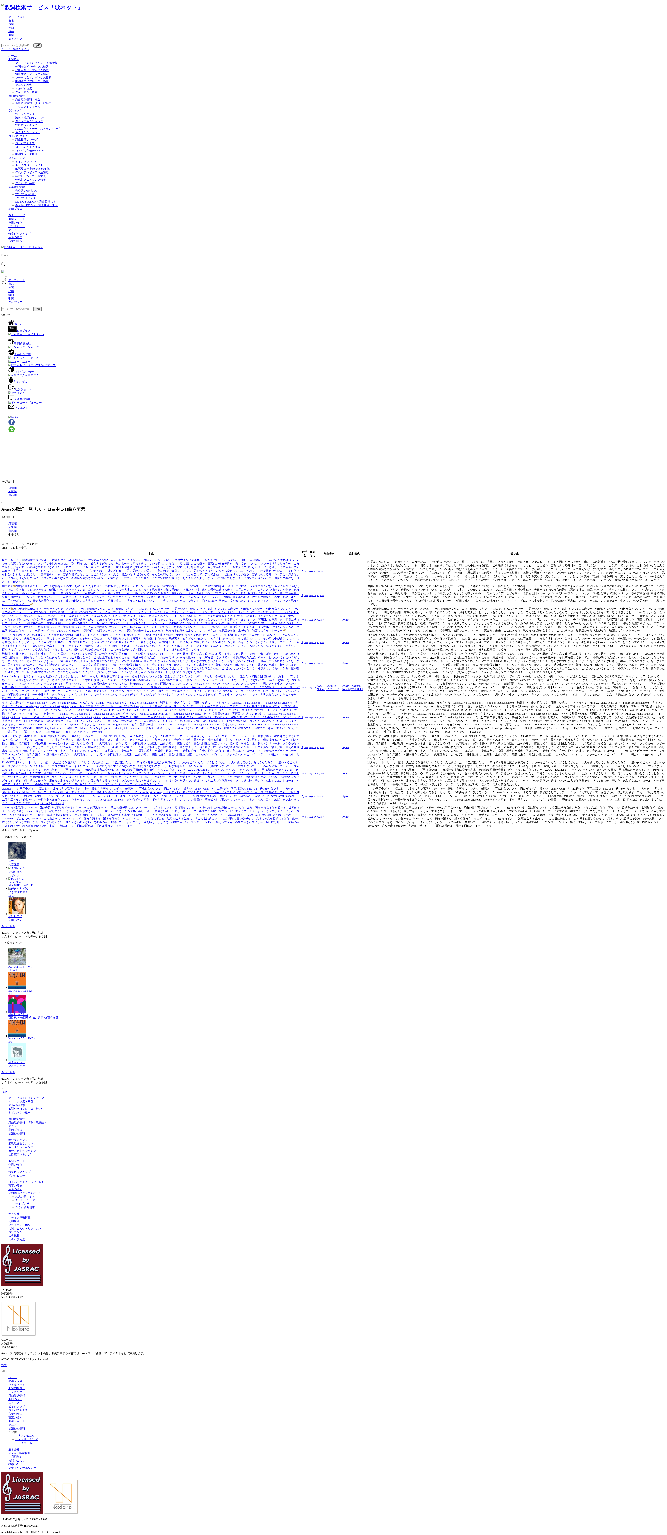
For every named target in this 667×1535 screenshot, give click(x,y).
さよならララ (16, 1062)
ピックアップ (16, 1406)
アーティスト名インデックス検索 (36, 62)
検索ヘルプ (15, 1464)
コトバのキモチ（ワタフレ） (26, 1181)
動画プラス (15, 208)
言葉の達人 (15, 240)
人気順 (12, 491)
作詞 (11, 24)
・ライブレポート (26, 1443)
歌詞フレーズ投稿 (26, 154)
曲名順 (12, 495)
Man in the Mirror (18, 1014)
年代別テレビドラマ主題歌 (32, 172)
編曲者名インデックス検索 (32, 73)
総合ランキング (25, 114)
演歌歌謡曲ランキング (22, 1143)
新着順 (12, 487)
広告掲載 (13, 1235)
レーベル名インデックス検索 (33, 77)
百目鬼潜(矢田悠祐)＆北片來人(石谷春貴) (33, 1017)
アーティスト (16, 16)
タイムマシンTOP (26, 161)
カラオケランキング (27, 132)
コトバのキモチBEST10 (29, 150)
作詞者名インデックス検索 (32, 66)
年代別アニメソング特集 (30, 179)
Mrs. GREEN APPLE (20, 885)
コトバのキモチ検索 (27, 146)
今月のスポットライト (29, 165)
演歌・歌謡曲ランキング (30, 117)
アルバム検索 (23, 88)
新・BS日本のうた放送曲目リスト (36, 205)
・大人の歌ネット (26, 1435)
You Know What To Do (21, 1038)
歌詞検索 (13, 59)
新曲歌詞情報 (16, 95)
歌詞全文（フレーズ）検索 (32, 81)
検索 (38, 45)
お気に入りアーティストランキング (37, 128)
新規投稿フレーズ (26, 139)
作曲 (11, 27)
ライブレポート (25, 1203)
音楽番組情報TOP (26, 190)
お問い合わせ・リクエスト (25, 1228)
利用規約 (13, 1221)
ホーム (12, 55)
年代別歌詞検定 (25, 183)
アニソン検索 (23, 84)
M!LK (11, 895)
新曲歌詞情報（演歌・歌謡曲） (34, 103)
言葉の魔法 (15, 237)
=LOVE (13, 970)
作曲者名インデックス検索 (32, 70)
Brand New (14, 882)
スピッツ (13, 875)
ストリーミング (25, 1200)
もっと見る (8, 926)
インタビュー (16, 226)
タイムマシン (16, 157)
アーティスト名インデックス (26, 1097)
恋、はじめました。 (20, 966)
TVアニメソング (25, 197)
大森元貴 (13, 864)
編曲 (11, 31)
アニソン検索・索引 (20, 1101)
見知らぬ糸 (15, 871)
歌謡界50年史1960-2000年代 (32, 168)
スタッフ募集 (16, 1239)
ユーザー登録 (9, 49)
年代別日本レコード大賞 (30, 176)
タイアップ (15, 38)
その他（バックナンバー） (25, 1192)
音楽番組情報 (16, 187)
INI (10, 993)
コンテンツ (15, 1232)
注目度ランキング (26, 125)
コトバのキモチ (18, 135)
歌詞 (11, 35)
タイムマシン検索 (26, 92)
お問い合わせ (16, 1460)
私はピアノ (15, 916)
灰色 (11, 860)
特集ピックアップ (19, 233)
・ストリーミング (26, 1439)
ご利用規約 (15, 1456)
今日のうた (15, 222)
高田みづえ (15, 919)
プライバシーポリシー (22, 1224)
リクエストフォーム (27, 106)
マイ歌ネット (16, 1384)
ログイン (23, 49)
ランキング (15, 110)
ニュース (13, 1168)
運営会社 (13, 1213)
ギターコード (16, 215)
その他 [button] (12, 1432)
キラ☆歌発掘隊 (25, 1207)
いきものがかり (18, 1065)
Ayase (304, 570)
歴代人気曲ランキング (29, 121)
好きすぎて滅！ (18, 892)
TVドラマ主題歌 (25, 194)
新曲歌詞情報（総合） (29, 99)
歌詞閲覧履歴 (16, 1388)
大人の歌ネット (25, 1196)
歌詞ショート (16, 218)
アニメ (12, 229)
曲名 (11, 20)
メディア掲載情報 (19, 1217)
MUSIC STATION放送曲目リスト (35, 201)
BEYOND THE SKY (20, 990)
